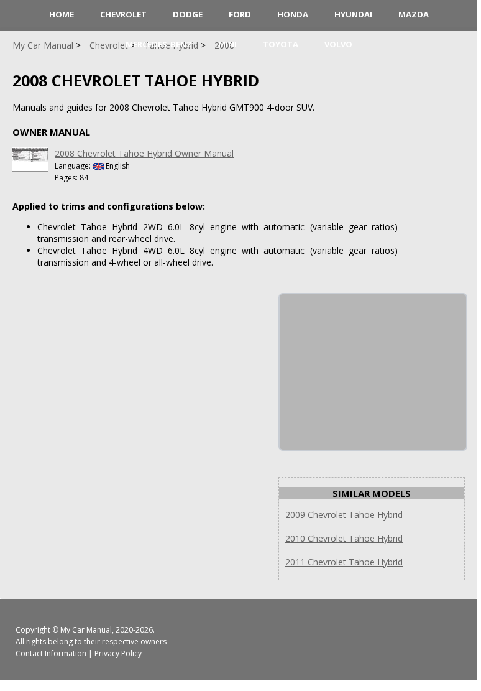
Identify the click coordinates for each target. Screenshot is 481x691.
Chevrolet (123, 14)
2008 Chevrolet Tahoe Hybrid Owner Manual (144, 153)
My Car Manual (86, 629)
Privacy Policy (118, 653)
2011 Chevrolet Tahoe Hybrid (344, 562)
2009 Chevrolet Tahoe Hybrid (344, 515)
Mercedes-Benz (159, 44)
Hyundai (353, 14)
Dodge (188, 14)
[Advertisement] (373, 372)
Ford (240, 14)
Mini (227, 44)
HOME (61, 14)
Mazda (413, 14)
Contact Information (51, 653)
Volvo (338, 44)
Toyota (280, 44)
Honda (292, 14)
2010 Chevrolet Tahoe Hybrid (344, 538)
